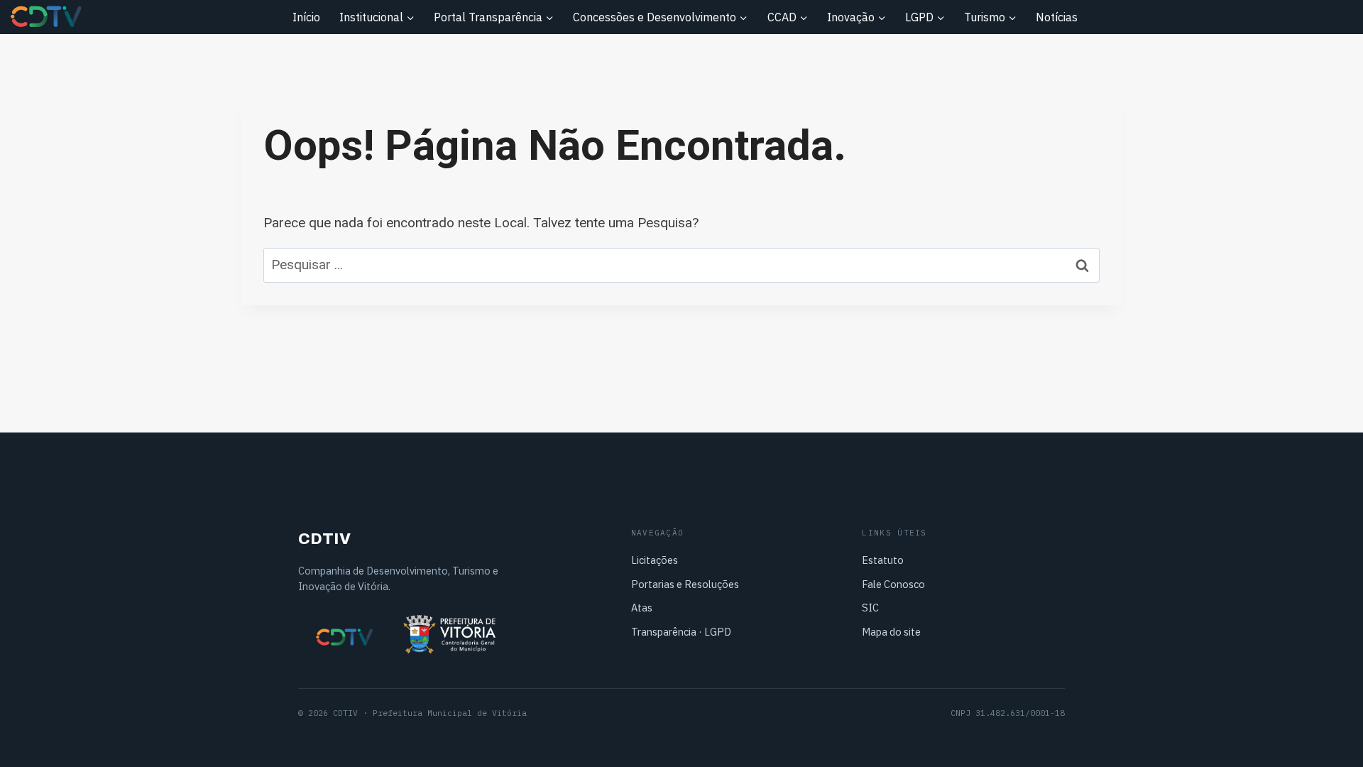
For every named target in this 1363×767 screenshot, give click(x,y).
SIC (870, 607)
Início (306, 17)
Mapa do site (891, 631)
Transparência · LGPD (681, 631)
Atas (641, 607)
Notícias (1057, 17)
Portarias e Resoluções (685, 584)
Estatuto (883, 560)
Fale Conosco (893, 584)
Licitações (654, 560)
